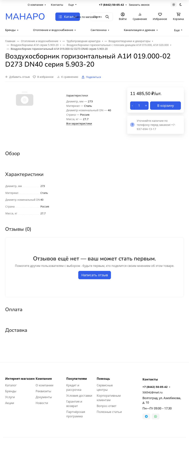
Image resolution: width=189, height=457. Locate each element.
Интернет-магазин (20, 378)
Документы (44, 397)
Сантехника (98, 30)
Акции (9, 403)
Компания (44, 378)
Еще (71, 4)
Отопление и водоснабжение (53, 30)
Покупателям (76, 378)
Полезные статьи (109, 412)
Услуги (10, 397)
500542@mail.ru (152, 392)
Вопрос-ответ (106, 406)
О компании (35, 4)
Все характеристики (79, 123)
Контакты (57, 4)
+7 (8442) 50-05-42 (111, 4)
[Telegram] (146, 416)
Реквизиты (43, 391)
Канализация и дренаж (139, 30)
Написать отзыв (94, 275)
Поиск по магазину (85, 17)
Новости (42, 403)
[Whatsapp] (155, 416)
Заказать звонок (139, 4)
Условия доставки (79, 396)
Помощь (103, 378)
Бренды (10, 30)
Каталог (11, 385)
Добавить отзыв (19, 77)
